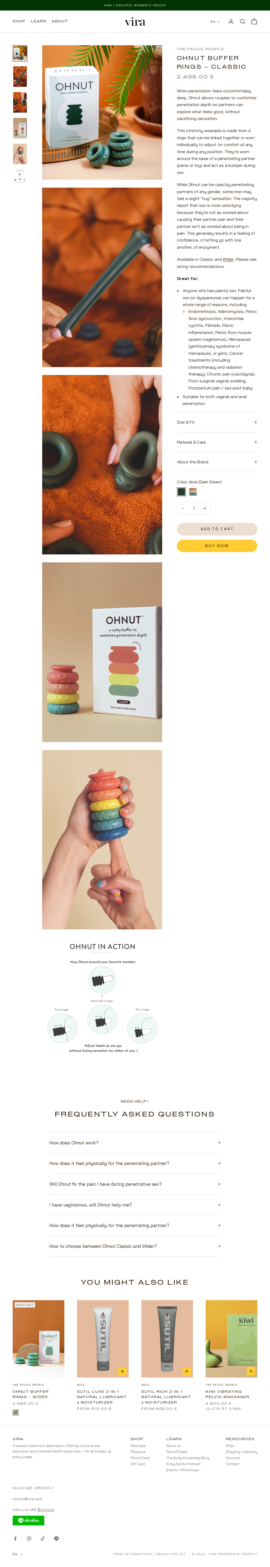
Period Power (177, 1452)
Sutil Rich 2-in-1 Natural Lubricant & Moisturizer (166, 1397)
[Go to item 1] (20, 53)
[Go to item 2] (20, 76)
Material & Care (191, 442)
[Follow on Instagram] (29, 1538)
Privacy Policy (171, 1554)
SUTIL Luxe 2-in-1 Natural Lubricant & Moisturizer (102, 1397)
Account (233, 1458)
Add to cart (217, 529)
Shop (19, 21)
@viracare (45, 1510)
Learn (39, 21)
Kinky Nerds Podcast (183, 1464)
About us (173, 1446)
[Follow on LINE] (56, 1538)
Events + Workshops (182, 1470)
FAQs (230, 1446)
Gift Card (138, 1464)
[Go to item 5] (20, 154)
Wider (228, 259)
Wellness (138, 1446)
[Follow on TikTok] (42, 1538)
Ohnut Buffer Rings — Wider (31, 1394)
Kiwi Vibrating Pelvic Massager (227, 1394)
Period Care (140, 1458)
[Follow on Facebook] (15, 1538)
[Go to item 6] (20, 176)
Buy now (217, 546)
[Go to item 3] (20, 102)
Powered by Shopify (237, 1554)
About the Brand (192, 461)
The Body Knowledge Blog (187, 1458)
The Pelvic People (200, 49)
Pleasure (138, 1452)
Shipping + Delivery (241, 1452)
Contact (232, 1464)
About (60, 21)
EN (213, 21)
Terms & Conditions (133, 1554)
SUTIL (81, 1385)
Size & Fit (186, 422)
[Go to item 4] (20, 128)
